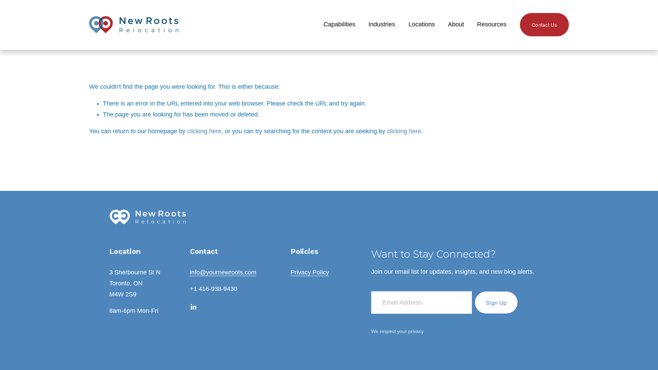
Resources (492, 24)
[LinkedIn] (193, 307)
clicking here (204, 131)
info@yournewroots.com (223, 272)
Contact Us (544, 24)
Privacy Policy (310, 272)
